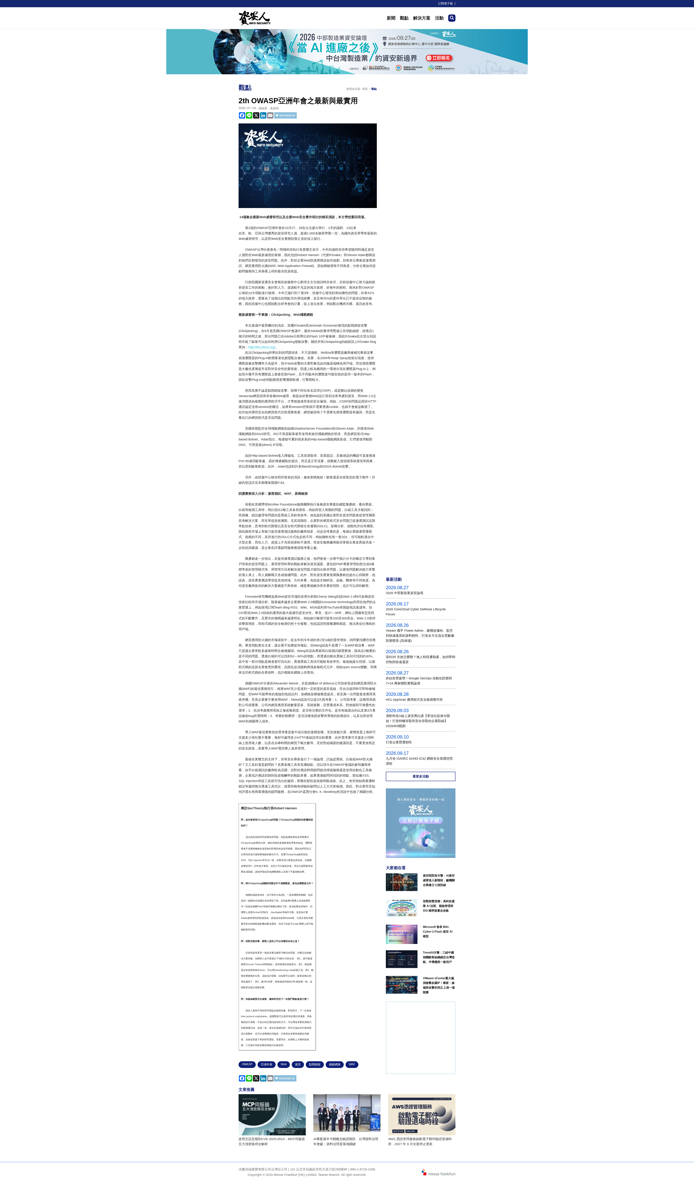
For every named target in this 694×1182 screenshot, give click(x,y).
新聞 (391, 18)
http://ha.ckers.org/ (261, 347)
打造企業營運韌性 (399, 742)
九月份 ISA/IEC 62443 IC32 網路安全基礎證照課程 (419, 761)
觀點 (404, 18)
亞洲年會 (266, 1064)
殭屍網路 (334, 1064)
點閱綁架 (315, 1064)
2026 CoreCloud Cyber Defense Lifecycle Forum (416, 611)
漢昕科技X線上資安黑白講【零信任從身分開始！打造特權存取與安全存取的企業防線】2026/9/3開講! (418, 721)
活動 (439, 18)
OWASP (247, 1064)
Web (284, 1064)
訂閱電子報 (445, 3)
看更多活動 (421, 776)
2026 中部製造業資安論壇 (404, 593)
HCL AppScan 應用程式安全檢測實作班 (414, 699)
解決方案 (421, 18)
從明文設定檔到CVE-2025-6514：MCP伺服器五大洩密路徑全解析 (272, 1141)
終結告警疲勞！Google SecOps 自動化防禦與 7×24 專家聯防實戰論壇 (419, 680)
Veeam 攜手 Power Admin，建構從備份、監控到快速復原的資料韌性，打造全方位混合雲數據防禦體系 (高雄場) (420, 636)
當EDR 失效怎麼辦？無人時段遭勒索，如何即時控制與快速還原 (420, 659)
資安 (298, 1064)
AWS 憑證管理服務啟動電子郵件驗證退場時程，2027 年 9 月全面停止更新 (420, 1141)
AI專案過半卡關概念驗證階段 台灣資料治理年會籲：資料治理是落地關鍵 (345, 1141)
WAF (352, 1064)
